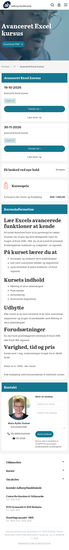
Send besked (44, 434)
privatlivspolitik (41, 446)
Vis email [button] (20, 438)
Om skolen (12, 479)
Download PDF (12, 44)
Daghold (10, 100)
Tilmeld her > (34, 108)
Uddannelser (13, 462)
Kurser (10, 471)
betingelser (56, 446)
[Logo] (17, 4)
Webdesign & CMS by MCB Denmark (34, 543)
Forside (5, 66)
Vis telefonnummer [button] (20, 433)
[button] (65, 5)
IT (15, 66)
